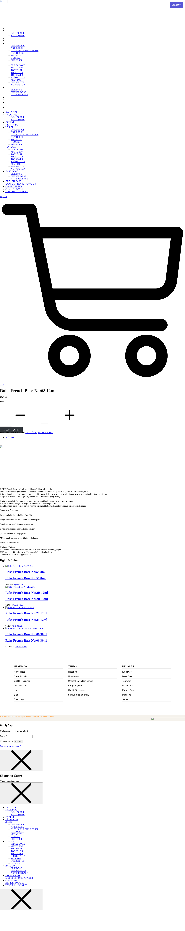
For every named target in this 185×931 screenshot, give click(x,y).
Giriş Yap (18, 741)
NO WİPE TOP (18, 85)
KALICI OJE (11, 30)
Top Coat (126, 681)
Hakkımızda (19, 672)
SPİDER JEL (16, 60)
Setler (125, 699)
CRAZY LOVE (18, 65)
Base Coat (127, 676)
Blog (16, 695)
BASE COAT (11, 87)
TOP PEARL (16, 70)
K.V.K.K (17, 690)
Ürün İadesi (73, 676)
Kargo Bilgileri (75, 685)
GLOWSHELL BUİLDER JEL (24, 50)
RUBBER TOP (18, 82)
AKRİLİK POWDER (15, 105)
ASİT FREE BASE (19, 94)
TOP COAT (11, 63)
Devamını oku (21, 647)
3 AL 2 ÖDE (11, 28)
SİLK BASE (16, 90)
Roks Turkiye (48, 716)
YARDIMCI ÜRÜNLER (16, 107)
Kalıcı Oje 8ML (18, 33)
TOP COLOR (17, 72)
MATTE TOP (17, 68)
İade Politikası (20, 685)
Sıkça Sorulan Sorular (78, 695)
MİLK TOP (16, 80)
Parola (3, 736)
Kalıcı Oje (127, 672)
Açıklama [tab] (9, 437)
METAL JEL (16, 55)
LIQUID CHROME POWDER (20, 99)
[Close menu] (21, 760)
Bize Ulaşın (19, 699)
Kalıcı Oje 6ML (18, 35)
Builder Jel (127, 685)
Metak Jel (127, 695)
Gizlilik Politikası (22, 681)
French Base (128, 690)
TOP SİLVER (17, 75)
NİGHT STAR (12, 40)
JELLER (9, 43)
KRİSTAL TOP (18, 77)
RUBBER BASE (18, 92)
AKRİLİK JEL (17, 48)
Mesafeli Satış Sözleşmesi (80, 681)
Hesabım (72, 672)
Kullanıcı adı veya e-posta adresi (14, 731)
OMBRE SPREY (13, 102)
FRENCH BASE (13, 97)
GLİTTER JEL (17, 53)
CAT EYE (10, 38)
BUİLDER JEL (18, 45)
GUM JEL (15, 58)
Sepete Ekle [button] (18, 584)
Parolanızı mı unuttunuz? (10, 746)
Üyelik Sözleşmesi (77, 690)
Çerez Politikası (21, 676)
